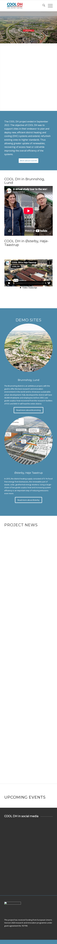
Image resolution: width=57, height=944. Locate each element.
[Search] (42, 5)
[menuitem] (42, 5)
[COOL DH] (23, 5)
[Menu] (49, 5)
